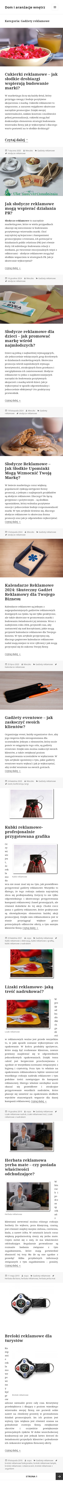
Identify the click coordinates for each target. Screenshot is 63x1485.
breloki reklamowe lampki (44, 1463)
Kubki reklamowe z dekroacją (17, 941)
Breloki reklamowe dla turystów (28, 1338)
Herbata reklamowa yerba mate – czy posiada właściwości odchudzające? (30, 1166)
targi (26, 784)
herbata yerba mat (47, 1278)
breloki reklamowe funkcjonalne (19, 1463)
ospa (29, 938)
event (10, 784)
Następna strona (59, 1476)
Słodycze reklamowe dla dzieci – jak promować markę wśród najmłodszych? (29, 338)
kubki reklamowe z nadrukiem (18, 943)
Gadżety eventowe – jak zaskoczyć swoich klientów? (29, 722)
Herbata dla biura (12, 1278)
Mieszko (29, 150)
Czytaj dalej (16, 139)
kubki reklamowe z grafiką (42, 941)
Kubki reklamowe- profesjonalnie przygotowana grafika (27, 831)
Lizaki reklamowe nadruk (15, 1114)
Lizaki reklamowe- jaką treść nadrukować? (29, 989)
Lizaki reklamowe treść (37, 1114)
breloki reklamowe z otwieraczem (19, 1466)
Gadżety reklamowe (46, 150)
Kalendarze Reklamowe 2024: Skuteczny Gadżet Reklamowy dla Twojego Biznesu (30, 592)
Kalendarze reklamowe (15, 667)
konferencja (18, 784)
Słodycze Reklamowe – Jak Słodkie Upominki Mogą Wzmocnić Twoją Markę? (28, 470)
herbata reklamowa (29, 1278)
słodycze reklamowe (17, 153)
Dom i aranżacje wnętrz (25, 7)
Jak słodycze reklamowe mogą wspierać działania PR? (30, 208)
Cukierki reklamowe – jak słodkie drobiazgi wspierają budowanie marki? (31, 81)
